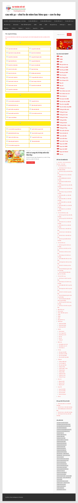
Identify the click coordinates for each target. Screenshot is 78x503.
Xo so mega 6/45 (62, 333)
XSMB (61, 56)
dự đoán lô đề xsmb (60, 436)
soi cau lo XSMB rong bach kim (62, 465)
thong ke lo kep (60, 482)
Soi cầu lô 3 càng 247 (61, 470)
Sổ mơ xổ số (15, 24)
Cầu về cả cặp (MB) (64, 104)
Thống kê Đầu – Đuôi (65, 125)
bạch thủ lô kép (34, 69)
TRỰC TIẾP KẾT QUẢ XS (26, 24)
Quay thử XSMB (63, 143)
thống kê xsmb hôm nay (61, 486)
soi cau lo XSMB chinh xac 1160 (62, 460)
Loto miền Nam (63, 138)
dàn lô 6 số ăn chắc (13, 69)
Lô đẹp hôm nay (66, 453)
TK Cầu (13, 28)
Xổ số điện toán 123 (65, 93)
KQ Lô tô (27, 28)
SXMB (35, 24)
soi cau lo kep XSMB (66, 455)
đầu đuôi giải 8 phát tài (37, 105)
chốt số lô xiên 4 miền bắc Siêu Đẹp (65, 412)
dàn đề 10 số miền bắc (36, 85)
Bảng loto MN (61, 383)
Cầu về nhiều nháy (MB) (65, 106)
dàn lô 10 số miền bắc (36, 52)
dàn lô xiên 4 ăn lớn (13, 85)
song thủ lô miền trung (37, 137)
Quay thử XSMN (63, 146)
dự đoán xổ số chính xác (61, 445)
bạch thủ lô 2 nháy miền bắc (14, 52)
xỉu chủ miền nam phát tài (14, 101)
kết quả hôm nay (53, 24)
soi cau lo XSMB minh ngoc (62, 463)
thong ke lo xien (66, 482)
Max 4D (61, 85)
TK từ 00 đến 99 (64, 133)
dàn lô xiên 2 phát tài (13, 77)
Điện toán (6, 28)
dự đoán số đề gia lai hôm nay (62, 439)
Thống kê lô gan (64, 112)
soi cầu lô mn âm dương (61, 474)
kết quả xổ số (59, 453)
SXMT (46, 24)
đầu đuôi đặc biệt (35, 109)
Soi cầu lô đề (59, 477)
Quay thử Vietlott (64, 151)
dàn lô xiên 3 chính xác (13, 81)
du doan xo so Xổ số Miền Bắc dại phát (64, 429)
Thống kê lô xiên (64, 114)
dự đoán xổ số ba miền (61, 441)
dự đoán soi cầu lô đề (61, 438)
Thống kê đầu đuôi (64, 109)
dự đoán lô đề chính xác (61, 434)
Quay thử (35, 28)
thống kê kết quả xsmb (61, 484)
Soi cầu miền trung (69, 21)
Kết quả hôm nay (64, 64)
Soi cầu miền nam (58, 21)
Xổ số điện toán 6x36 (65, 91)
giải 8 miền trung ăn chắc (37, 129)
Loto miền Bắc (63, 136)
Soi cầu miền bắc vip (32, 21)
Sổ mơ (42, 28)
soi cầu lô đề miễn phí (67, 477)
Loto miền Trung (64, 141)
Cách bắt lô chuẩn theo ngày (62, 422)
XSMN (61, 59)
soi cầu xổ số (59, 479)
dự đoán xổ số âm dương (62, 451)
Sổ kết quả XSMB (64, 67)
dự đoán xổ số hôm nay (61, 448)
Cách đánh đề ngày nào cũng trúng (63, 426)
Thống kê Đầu (63, 120)
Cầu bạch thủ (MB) (64, 99)
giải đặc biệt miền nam (13, 105)
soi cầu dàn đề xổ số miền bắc (62, 469)
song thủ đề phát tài (35, 61)
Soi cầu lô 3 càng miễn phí (61, 472)
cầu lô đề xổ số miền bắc (61, 427)
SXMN (40, 24)
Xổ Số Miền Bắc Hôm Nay (61, 489)
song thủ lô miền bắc (35, 48)
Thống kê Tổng (63, 128)
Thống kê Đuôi (63, 122)
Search (69, 34)
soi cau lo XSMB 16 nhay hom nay (63, 458)
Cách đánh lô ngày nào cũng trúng (63, 424)
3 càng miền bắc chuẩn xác (37, 77)
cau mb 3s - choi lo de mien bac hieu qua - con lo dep (41, 150)
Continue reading (30, 162)
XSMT (61, 62)
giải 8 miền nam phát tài (14, 109)
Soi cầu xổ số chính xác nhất (62, 481)
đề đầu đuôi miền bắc (36, 73)
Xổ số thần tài (63, 96)
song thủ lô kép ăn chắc (36, 57)
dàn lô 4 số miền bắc (35, 65)
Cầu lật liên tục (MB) (65, 101)
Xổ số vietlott (63, 75)
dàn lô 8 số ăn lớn (12, 73)
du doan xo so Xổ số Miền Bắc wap (63, 431)
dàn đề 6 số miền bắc (13, 89)
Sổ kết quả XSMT (64, 72)
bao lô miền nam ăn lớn (14, 113)
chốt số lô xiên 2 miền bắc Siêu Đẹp (65, 407)
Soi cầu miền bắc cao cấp (45, 21)
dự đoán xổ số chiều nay (61, 443)
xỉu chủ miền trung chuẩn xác (15, 129)
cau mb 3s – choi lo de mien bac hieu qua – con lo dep (32, 14)
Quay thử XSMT (63, 149)
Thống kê (20, 28)
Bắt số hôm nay (7, 24)
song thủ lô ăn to (35, 101)
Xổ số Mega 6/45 (64, 77)
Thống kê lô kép (63, 117)
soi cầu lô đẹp (68, 475)
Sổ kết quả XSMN (64, 70)
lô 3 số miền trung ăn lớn (14, 145)
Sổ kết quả (62, 24)
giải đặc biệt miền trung (14, 133)
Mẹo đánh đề (59, 455)
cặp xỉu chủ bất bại (12, 117)
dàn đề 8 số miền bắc (13, 57)
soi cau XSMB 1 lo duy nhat (62, 467)
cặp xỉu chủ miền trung (13, 137)
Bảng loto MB (61, 381)
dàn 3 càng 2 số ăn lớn (36, 81)
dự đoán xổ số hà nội (61, 446)
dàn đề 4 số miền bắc (13, 65)
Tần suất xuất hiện (64, 130)
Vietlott (69, 24)
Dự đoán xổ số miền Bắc (61, 450)
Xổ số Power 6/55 (64, 80)
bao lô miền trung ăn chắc (37, 133)
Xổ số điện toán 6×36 (63, 344)
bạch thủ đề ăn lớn (13, 61)
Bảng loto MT (61, 384)
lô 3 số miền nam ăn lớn (37, 113)
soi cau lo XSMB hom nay (61, 462)
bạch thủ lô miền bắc (13, 48)
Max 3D (61, 83)
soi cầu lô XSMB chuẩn (61, 475)
